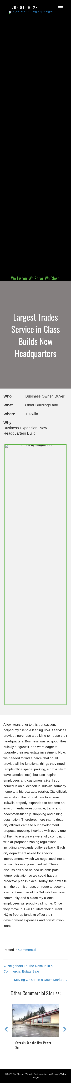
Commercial (27, 950)
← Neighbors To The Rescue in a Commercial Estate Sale (28, 968)
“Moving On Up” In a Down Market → (40, 980)
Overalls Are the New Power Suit (30, 1045)
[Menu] (60, 6)
